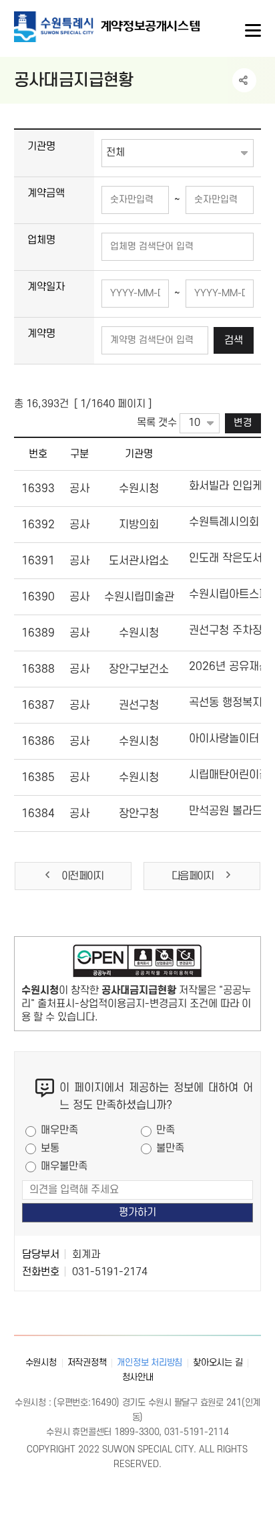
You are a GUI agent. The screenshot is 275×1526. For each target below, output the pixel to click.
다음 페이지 (193, 876)
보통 (50, 1148)
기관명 (41, 146)
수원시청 (41, 1362)
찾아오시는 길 (217, 1362)
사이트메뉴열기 (251, 30)
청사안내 (138, 1377)
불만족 (170, 1148)
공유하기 (244, 80)
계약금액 (46, 193)
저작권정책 (87, 1362)
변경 (243, 423)
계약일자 (46, 287)
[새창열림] (137, 964)
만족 (165, 1130)
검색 (233, 340)
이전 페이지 (82, 876)
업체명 (41, 240)
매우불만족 (64, 1166)
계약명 (41, 334)
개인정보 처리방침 (149, 1362)
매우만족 (59, 1130)
